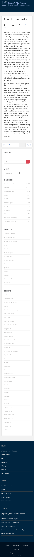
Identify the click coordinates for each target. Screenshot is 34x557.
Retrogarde (7, 275)
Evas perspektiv (9, 321)
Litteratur (7, 188)
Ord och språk (8, 203)
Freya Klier (7, 329)
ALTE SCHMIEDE (9, 234)
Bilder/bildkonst (9, 191)
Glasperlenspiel (6, 493)
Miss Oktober (5, 473)
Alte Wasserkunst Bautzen (9, 451)
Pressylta (7, 388)
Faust (3, 489)
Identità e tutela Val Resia (12, 340)
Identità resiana (9, 344)
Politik (6, 199)
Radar (6, 271)
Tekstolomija (8, 411)
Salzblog (6, 403)
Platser (6, 206)
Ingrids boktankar (9, 355)
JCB (5, 358)
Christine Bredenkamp (11, 241)
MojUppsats (8, 381)
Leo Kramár (8, 370)
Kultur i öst (7, 366)
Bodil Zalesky (5, 553)
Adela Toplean (8, 299)
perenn (6, 267)
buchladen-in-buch (9, 238)
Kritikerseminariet (9, 260)
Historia (6, 214)
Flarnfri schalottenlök (10, 325)
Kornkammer (8, 256)
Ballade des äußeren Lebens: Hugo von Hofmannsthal (13, 514)
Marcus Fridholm (9, 377)
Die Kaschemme (9, 314)
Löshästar (7, 210)
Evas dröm (7, 317)
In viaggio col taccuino (11, 351)
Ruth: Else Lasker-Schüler (9, 526)
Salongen (7, 282)
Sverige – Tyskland (10, 221)
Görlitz (3, 458)
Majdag (3, 466)
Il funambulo (8, 347)
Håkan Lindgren (9, 336)
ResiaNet (7, 396)
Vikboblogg (7, 422)
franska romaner (9, 249)
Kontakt (17, 549)
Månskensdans (9, 373)
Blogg (7, 545)
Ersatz (6, 245)
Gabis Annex (8, 332)
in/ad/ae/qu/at (8, 252)
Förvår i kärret (5, 455)
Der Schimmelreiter (7, 486)
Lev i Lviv (7, 264)
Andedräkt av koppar (10, 302)
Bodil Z (16, 25)
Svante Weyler (8, 407)
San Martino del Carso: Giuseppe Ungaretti (14, 530)
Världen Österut (9, 415)
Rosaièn (6, 400)
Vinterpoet (7, 426)
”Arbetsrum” (15, 545)
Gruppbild (4, 462)
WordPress (18, 555)
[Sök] (28, 162)
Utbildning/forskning (10, 218)
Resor (6, 195)
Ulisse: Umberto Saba (8, 534)
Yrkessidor (25, 545)
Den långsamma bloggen (12, 310)
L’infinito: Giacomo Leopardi (10, 519)
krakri (6, 362)
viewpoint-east (8, 418)
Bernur (6, 306)
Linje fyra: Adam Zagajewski (10, 522)
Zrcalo (6, 430)
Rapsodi (6, 392)
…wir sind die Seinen (10, 295)
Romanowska (8, 279)
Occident (7, 385)
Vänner (3, 470)
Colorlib (27, 553)
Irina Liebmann (5, 497)
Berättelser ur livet (10, 184)
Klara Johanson (6, 501)
